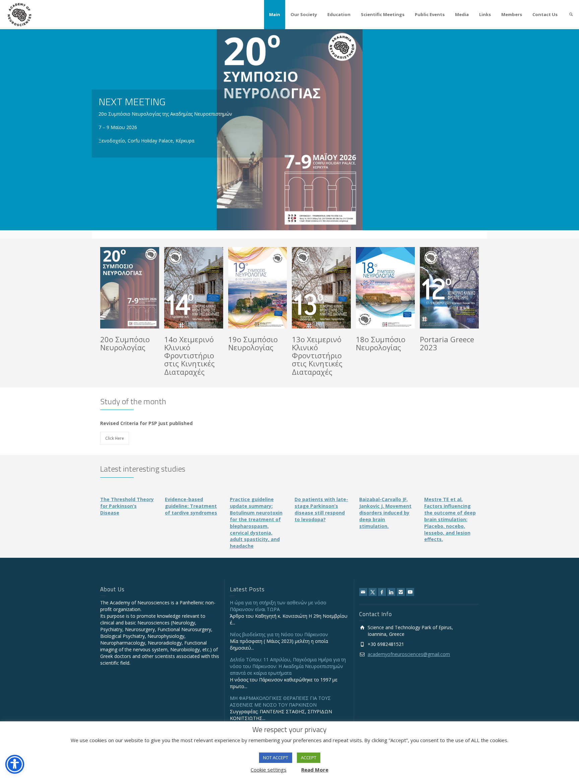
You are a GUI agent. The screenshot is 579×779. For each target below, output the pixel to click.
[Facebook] (382, 592)
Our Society (304, 14)
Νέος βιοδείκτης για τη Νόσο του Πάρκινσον (279, 634)
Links (485, 14)
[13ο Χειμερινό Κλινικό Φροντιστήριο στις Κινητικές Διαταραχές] (331, 288)
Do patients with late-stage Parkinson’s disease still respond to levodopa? (321, 509)
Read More (314, 769)
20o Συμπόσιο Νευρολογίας (125, 343)
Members (511, 14)
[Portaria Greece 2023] (459, 288)
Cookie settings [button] (268, 769)
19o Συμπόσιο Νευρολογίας (253, 343)
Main (274, 14)
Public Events (430, 14)
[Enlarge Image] (120, 288)
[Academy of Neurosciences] (19, 14)
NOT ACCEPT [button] (275, 758)
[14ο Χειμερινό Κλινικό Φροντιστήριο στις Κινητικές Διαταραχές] (203, 288)
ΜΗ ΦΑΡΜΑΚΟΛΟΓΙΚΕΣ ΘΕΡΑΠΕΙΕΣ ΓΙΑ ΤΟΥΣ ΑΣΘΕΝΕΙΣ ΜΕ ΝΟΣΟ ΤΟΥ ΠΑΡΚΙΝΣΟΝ (280, 701)
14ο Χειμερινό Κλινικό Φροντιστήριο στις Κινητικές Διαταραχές (189, 355)
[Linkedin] (391, 592)
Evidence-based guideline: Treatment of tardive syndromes (191, 506)
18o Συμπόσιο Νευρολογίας (380, 343)
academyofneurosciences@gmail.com (409, 654)
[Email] (363, 592)
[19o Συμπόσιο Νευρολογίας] (267, 288)
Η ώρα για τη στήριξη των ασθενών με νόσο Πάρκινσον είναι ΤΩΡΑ (278, 605)
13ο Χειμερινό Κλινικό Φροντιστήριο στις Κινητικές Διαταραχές (317, 355)
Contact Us (545, 14)
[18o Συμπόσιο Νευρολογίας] (395, 288)
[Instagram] (401, 592)
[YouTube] (410, 592)
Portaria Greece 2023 (447, 343)
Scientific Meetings (382, 14)
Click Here (114, 438)
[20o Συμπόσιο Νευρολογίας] (139, 288)
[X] (373, 592)
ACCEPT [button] (308, 758)
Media (462, 14)
